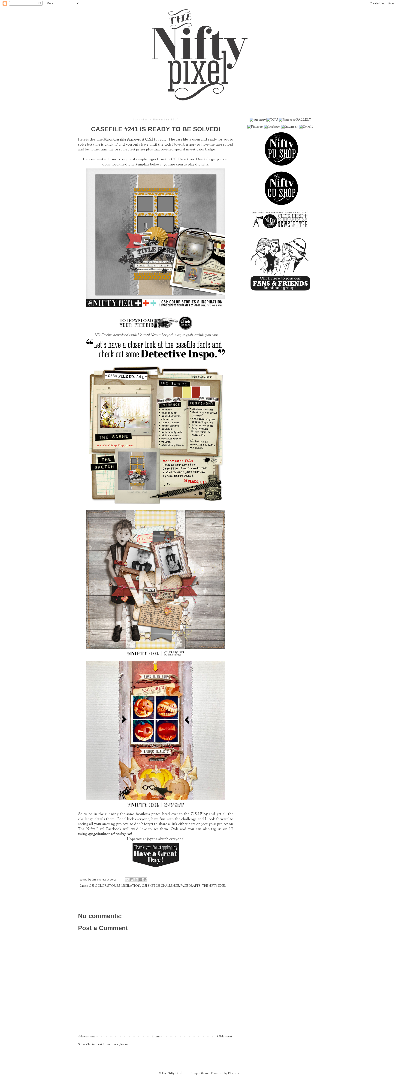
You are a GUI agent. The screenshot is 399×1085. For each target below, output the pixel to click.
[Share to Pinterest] (145, 879)
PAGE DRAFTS (190, 886)
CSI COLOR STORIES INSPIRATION (114, 886)
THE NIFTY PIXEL (214, 886)
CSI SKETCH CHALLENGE (160, 886)
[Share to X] (136, 879)
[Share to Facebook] (140, 879)
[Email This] (127, 879)
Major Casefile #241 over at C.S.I (128, 139)
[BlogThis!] (132, 879)
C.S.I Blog (199, 814)
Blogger (233, 1073)
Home (156, 1036)
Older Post (224, 1036)
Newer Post (87, 1036)
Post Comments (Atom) (113, 1044)
